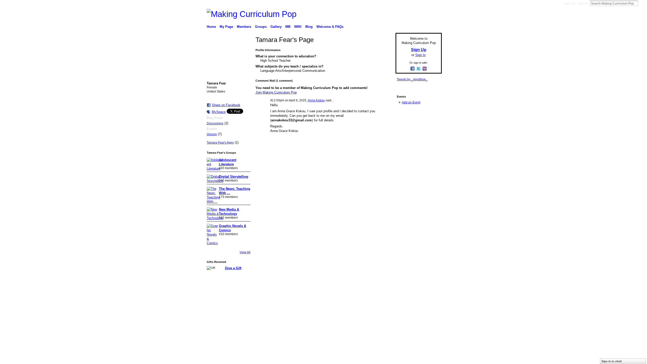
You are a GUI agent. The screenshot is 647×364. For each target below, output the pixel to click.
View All (245, 252)
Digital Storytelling (233, 176)
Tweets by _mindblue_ (412, 79)
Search (642, 3)
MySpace (219, 112)
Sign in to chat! (612, 361)
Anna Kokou (316, 100)
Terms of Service (430, 293)
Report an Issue (404, 293)
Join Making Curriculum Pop (276, 92)
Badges (384, 293)
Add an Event (411, 102)
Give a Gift (233, 268)
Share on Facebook (226, 105)
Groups (212, 134)
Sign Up (569, 3)
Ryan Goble (242, 293)
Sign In (582, 3)
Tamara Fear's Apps (220, 142)
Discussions (215, 123)
